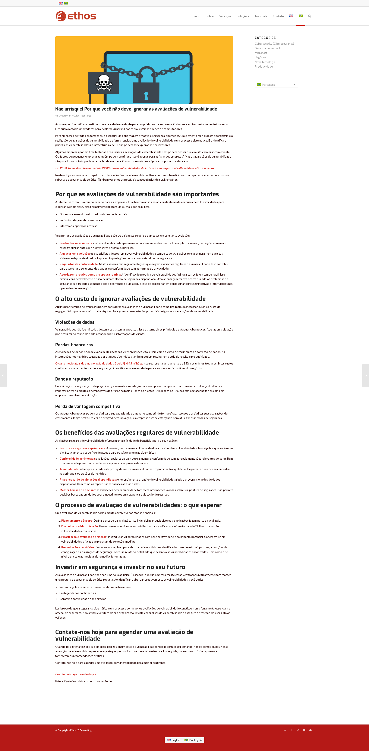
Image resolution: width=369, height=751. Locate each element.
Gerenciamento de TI (268, 48)
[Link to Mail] (310, 730)
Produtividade (264, 66)
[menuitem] (196, 16)
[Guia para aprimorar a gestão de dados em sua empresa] (365, 375)
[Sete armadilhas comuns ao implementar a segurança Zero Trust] (3, 375)
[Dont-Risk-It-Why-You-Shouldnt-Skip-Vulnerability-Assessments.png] (144, 70)
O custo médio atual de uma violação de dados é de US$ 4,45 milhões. (99, 363)
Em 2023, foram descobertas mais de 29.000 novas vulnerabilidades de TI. (101, 168)
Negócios (260, 57)
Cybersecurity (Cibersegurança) (75, 115)
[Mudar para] (291, 16)
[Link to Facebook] (291, 730)
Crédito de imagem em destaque (75, 674)
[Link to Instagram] (297, 730)
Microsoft (261, 53)
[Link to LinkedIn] (285, 730)
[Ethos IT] (75, 16)
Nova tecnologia (265, 62)
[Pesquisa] (309, 16)
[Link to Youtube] (304, 730)
